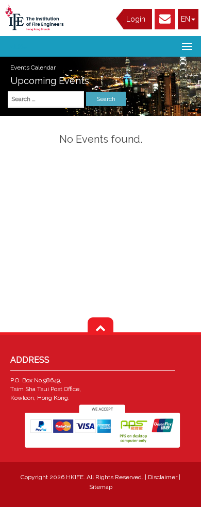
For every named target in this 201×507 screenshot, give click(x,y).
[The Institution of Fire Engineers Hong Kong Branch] (36, 17)
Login (135, 19)
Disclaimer (163, 477)
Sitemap (100, 487)
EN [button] (185, 19)
